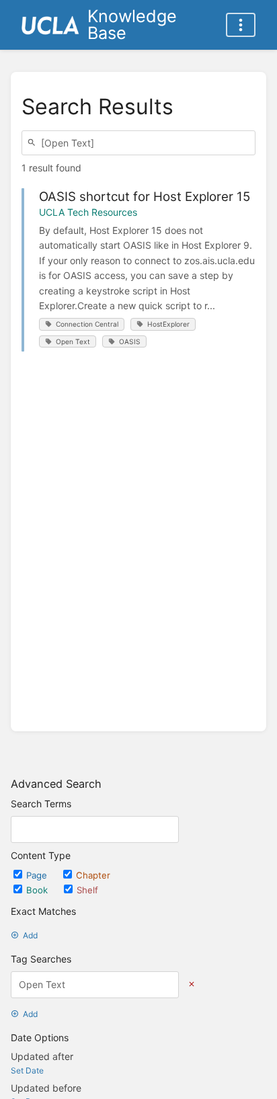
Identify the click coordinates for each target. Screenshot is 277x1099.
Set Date (27, 1070)
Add (30, 935)
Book (38, 890)
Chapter (93, 875)
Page (38, 875)
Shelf (87, 890)
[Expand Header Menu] (240, 25)
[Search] (33, 143)
